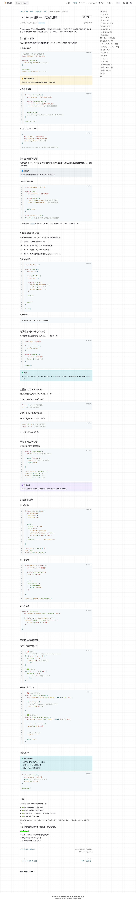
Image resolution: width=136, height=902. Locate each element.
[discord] (130, 3)
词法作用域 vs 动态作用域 (107, 38)
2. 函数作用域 (105, 20)
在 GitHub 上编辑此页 (28, 849)
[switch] (118, 3)
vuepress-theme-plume (76, 896)
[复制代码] (90, 54)
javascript (41, 23)
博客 (26, 11)
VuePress (63, 896)
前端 (31, 11)
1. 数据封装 (104, 55)
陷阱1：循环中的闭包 (107, 67)
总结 (101, 76)
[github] (124, 3)
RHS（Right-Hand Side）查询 (110, 47)
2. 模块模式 (104, 58)
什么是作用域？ (104, 14)
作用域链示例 (105, 35)
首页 (22, 11)
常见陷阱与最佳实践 (106, 64)
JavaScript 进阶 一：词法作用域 (58, 11)
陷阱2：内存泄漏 (106, 70)
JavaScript (38, 11)
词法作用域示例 (105, 29)
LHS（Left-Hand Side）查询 (109, 44)
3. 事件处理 (104, 61)
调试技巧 (102, 73)
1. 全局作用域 (105, 17)
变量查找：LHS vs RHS (107, 41)
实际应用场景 (104, 53)
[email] (127, 3)
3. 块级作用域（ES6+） (108, 23)
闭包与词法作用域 (105, 50)
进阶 (45, 11)
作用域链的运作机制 (106, 32)
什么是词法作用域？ (106, 26)
